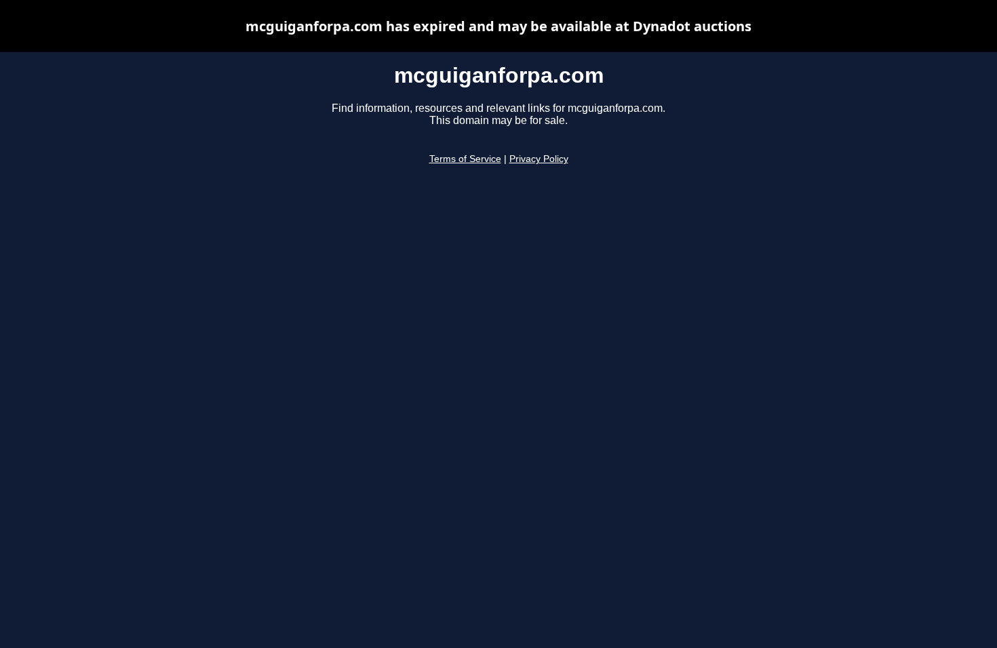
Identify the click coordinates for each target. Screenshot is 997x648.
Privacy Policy (538, 159)
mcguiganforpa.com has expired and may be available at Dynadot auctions (498, 26)
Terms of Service (465, 159)
